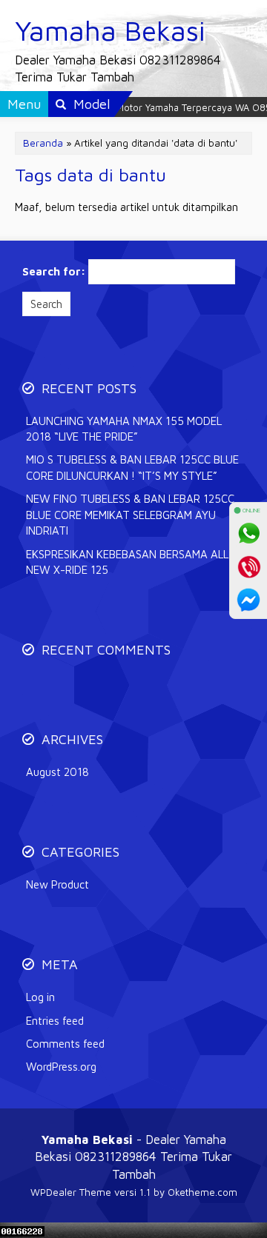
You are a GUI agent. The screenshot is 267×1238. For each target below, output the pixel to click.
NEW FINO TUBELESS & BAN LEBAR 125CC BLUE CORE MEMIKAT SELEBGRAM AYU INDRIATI (130, 514)
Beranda (43, 143)
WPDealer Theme (70, 1192)
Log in (40, 997)
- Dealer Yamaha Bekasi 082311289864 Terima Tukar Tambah (133, 1156)
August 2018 (57, 772)
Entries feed (55, 1020)
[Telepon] (248, 566)
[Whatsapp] (248, 533)
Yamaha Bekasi (110, 30)
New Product (57, 884)
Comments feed (65, 1043)
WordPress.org (61, 1066)
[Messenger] (248, 600)
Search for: (53, 271)
